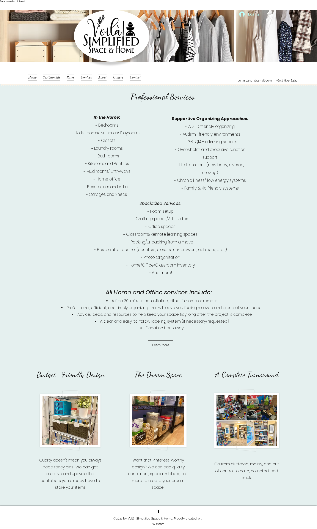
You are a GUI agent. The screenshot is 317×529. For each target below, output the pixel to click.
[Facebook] (158, 511)
